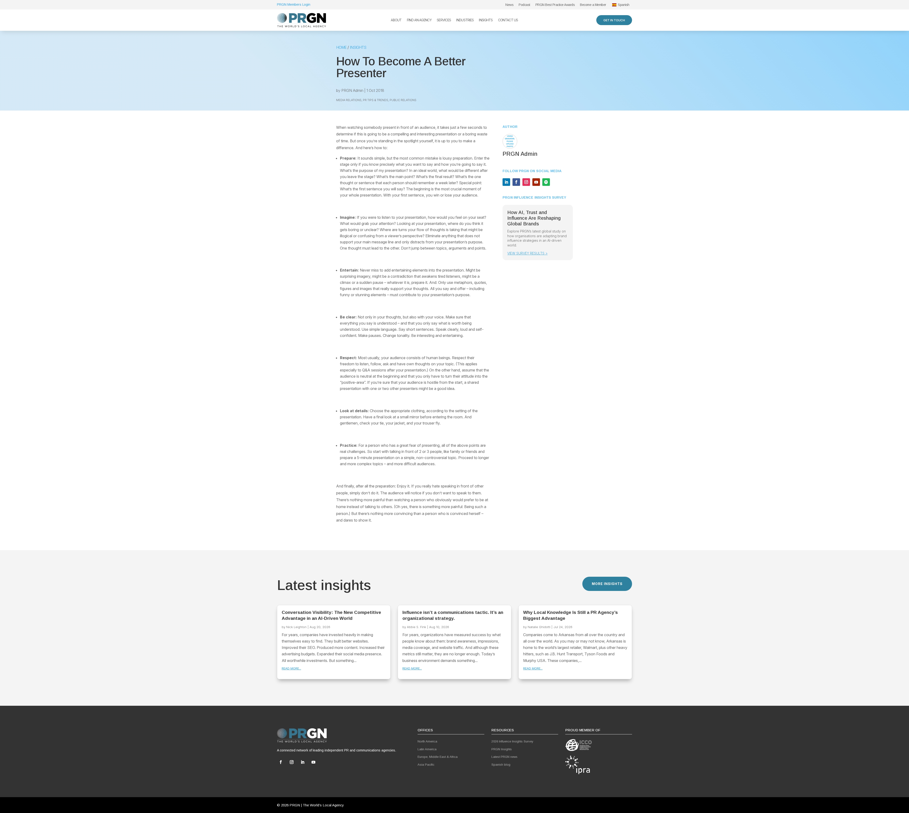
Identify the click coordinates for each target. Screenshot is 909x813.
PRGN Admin (352, 90)
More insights (607, 584)
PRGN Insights (501, 749)
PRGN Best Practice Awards (555, 5)
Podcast (524, 5)
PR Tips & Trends (375, 100)
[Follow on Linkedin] (506, 182)
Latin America (427, 749)
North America (427, 741)
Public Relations (403, 100)
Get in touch (614, 20)
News (509, 5)
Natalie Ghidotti (539, 627)
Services (444, 20)
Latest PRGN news (504, 757)
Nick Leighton (296, 627)
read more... (291, 668)
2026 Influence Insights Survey (512, 741)
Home (341, 47)
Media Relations (348, 100)
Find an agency (419, 20)
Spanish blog (500, 764)
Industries (465, 20)
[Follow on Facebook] (516, 182)
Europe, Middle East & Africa (438, 757)
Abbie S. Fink (416, 627)
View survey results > (527, 253)
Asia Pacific (426, 764)
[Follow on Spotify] (546, 182)
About (396, 20)
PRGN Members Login (293, 4)
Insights (486, 20)
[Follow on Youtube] (536, 182)
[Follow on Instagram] (526, 182)
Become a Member (593, 5)
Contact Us (508, 20)
